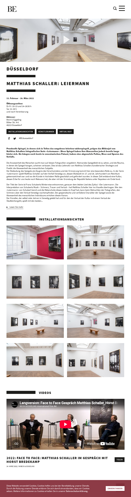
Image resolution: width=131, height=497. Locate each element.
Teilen (120, 459)
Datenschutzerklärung (77, 491)
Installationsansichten (20, 131)
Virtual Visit (66, 131)
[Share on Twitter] (14, 138)
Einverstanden (115, 488)
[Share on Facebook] (9, 138)
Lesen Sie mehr (16, 207)
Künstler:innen (46, 131)
